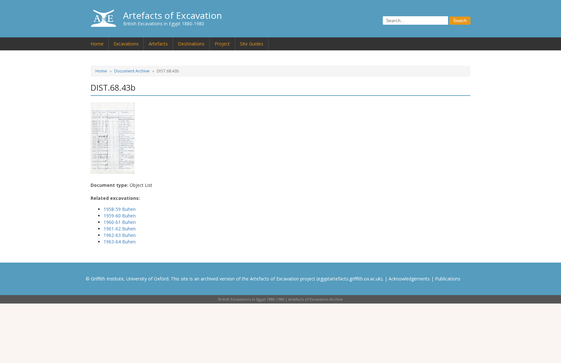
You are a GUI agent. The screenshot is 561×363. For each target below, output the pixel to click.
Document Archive (132, 71)
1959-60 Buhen (120, 216)
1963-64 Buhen (120, 242)
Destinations (191, 44)
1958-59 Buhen (120, 209)
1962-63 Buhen (120, 235)
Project (222, 44)
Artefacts (158, 44)
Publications (447, 279)
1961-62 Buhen (120, 229)
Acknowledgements (409, 279)
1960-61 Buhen (120, 222)
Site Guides (251, 44)
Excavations (126, 44)
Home (97, 44)
